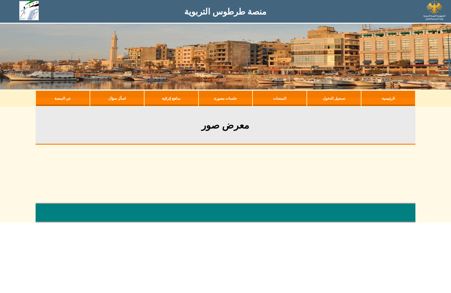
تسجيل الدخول (334, 98)
